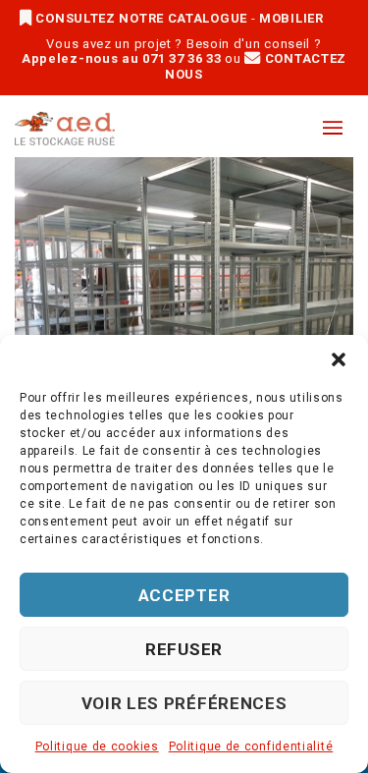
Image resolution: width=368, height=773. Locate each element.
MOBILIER (291, 18)
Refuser (184, 649)
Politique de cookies (97, 746)
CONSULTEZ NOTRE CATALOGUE (141, 18)
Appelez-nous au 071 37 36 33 (122, 58)
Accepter (184, 595)
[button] (338, 359)
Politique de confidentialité (251, 746)
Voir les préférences (184, 703)
